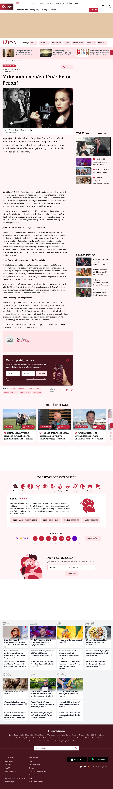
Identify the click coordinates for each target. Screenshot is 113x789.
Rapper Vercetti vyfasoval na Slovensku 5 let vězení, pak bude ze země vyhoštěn (42, 704)
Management (33, 758)
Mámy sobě (54, 10)
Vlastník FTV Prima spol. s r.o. (15, 778)
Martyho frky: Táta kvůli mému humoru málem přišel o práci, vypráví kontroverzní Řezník (41, 693)
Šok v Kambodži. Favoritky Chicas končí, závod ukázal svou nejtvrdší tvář (101, 292)
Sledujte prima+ (73, 3)
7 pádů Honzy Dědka (30, 738)
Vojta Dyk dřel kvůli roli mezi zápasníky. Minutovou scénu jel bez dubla (101, 262)
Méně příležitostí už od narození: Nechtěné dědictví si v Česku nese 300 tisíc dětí (26, 54)
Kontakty (32, 768)
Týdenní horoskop (50, 520)
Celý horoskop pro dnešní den (24, 520)
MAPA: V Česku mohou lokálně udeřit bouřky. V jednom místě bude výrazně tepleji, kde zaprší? (15, 664)
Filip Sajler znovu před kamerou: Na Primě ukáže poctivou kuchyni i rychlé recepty (100, 272)
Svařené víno (52, 738)
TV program (51, 735)
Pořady (44, 10)
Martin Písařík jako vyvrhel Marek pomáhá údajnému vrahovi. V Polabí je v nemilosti (89, 437)
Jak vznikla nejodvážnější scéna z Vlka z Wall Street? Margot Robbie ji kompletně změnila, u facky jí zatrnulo (15, 716)
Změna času (61, 735)
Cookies (7, 775)
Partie (68, 735)
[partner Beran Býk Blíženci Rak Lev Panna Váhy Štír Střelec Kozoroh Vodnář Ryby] (83, 567)
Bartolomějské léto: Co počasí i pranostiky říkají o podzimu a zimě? (69, 704)
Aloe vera (80, 738)
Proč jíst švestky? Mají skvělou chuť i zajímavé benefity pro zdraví (69, 693)
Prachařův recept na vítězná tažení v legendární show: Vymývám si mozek (41, 642)
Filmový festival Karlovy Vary (27, 10)
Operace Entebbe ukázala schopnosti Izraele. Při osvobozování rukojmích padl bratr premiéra (69, 654)
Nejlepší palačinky (65, 741)
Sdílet (67, 67)
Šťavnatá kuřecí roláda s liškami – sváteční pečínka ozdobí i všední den (97, 642)
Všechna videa (103, 133)
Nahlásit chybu (10, 782)
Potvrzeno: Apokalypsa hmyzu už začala (70, 641)
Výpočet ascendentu (35, 741)
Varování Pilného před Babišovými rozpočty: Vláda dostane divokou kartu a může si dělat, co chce (15, 654)
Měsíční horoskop (71, 520)
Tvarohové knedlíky (51, 741)
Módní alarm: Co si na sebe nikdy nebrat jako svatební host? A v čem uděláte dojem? (99, 54)
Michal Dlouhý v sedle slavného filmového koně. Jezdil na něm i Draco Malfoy (18, 435)
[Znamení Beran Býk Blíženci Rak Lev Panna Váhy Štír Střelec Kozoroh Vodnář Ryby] (28, 373)
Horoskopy (59, 3)
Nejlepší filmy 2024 (26, 735)
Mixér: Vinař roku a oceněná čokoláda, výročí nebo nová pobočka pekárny (95, 664)
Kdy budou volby (83, 735)
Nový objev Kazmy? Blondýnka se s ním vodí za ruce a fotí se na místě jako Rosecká (42, 715)
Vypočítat (72, 574)
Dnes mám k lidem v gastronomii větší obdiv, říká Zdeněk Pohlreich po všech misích (42, 653)
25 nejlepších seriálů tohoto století (13, 692)
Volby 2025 (42, 738)
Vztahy (41, 3)
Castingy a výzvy (34, 765)
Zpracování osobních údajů (38, 771)
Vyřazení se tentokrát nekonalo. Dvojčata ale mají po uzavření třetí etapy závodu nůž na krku (101, 282)
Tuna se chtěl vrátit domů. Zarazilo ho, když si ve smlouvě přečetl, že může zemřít (54, 437)
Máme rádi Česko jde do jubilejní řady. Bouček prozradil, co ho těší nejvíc (42, 664)
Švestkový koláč (78, 741)
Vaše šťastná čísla (54, 533)
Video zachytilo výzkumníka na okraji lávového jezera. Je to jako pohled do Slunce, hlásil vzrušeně (70, 665)
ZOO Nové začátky (97, 735)
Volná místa (9, 761)
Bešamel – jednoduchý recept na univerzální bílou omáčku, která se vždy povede (97, 653)
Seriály (50, 3)
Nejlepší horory (40, 735)
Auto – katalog (16, 738)
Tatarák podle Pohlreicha (66, 738)
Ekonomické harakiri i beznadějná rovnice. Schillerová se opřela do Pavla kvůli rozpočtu (15, 642)
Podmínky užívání (11, 771)
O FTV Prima (9, 758)
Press (30, 761)
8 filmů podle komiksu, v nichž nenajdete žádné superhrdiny (14, 703)
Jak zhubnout (13, 735)
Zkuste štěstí (92, 538)
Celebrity (33, 3)
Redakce (31, 778)
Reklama (8, 765)
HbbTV (7, 768)
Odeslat (42, 373)
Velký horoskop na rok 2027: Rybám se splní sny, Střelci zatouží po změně (62, 53)
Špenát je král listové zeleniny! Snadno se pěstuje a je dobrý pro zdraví (70, 715)
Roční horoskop (91, 520)
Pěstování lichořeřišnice (93, 738)
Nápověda (32, 775)
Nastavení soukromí (36, 782)
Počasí (74, 735)
